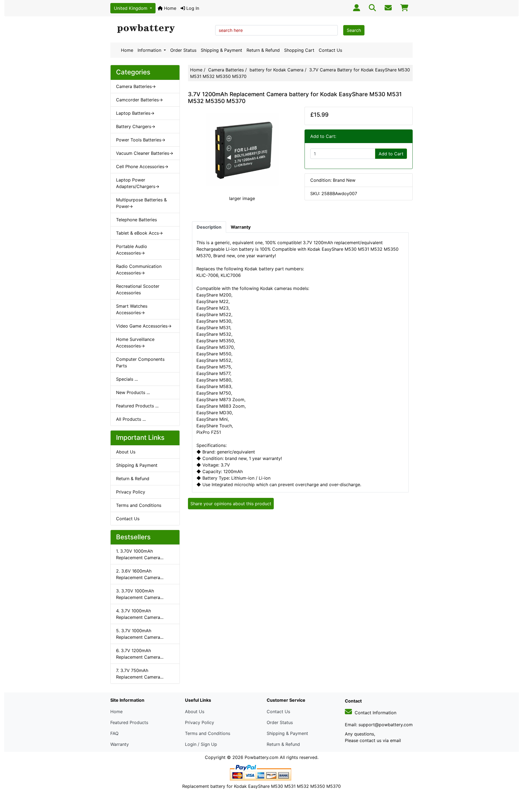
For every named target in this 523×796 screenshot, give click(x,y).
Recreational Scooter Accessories (137, 289)
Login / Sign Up (201, 744)
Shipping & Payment (221, 50)
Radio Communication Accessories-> (139, 270)
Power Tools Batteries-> (140, 140)
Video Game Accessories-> (144, 326)
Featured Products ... (137, 405)
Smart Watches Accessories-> (131, 309)
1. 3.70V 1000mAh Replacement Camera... (139, 554)
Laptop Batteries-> (135, 113)
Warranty (119, 744)
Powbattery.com (261, 757)
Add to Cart (391, 153)
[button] (513, 769)
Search (354, 30)
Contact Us (330, 50)
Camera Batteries (226, 69)
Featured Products (129, 722)
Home (169, 8)
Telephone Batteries (136, 219)
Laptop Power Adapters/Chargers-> (137, 183)
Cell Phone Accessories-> (142, 166)
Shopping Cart (299, 50)
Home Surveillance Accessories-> (135, 343)
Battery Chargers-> (135, 126)
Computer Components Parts (140, 362)
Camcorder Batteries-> (139, 99)
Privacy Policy (130, 492)
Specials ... (127, 379)
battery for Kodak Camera (276, 69)
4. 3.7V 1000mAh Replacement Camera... (139, 614)
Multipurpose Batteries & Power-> (141, 203)
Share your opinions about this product (230, 503)
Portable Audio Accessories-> (131, 250)
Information (150, 50)
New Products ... (133, 392)
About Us (125, 452)
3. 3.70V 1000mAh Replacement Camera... (139, 594)
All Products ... (131, 419)
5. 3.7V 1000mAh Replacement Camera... (139, 634)
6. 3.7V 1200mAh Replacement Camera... (139, 654)
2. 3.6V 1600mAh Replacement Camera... (139, 574)
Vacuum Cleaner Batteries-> (144, 153)
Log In (192, 8)
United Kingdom (131, 8)
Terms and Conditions (138, 505)
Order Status (183, 50)
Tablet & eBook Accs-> (139, 233)
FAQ (114, 733)
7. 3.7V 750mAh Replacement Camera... (139, 674)
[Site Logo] (161, 29)
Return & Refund (263, 50)
